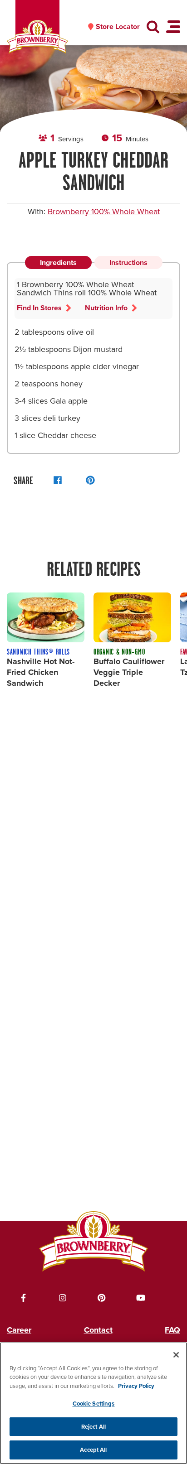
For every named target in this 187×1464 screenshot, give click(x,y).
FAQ (172, 1330)
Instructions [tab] (128, 262)
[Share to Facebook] (57, 480)
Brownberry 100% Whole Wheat (104, 211)
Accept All (93, 1449)
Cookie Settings (94, 1403)
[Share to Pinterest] (90, 480)
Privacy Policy (136, 1386)
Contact (98, 1330)
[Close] (176, 1355)
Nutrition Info (106, 308)
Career (19, 1330)
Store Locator (118, 26)
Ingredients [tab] (58, 262)
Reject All (93, 1426)
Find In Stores (39, 308)
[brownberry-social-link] (23, 1298)
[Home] (37, 37)
